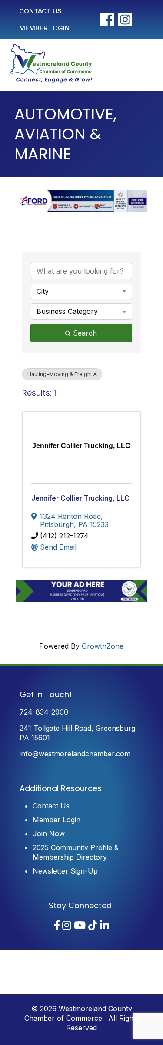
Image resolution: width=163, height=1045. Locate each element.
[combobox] (81, 291)
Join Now (49, 833)
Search (85, 333)
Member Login (56, 819)
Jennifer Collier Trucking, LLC (80, 498)
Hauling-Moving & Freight (59, 374)
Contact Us (51, 805)
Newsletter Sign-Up (65, 871)
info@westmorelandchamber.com (75, 753)
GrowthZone (102, 646)
